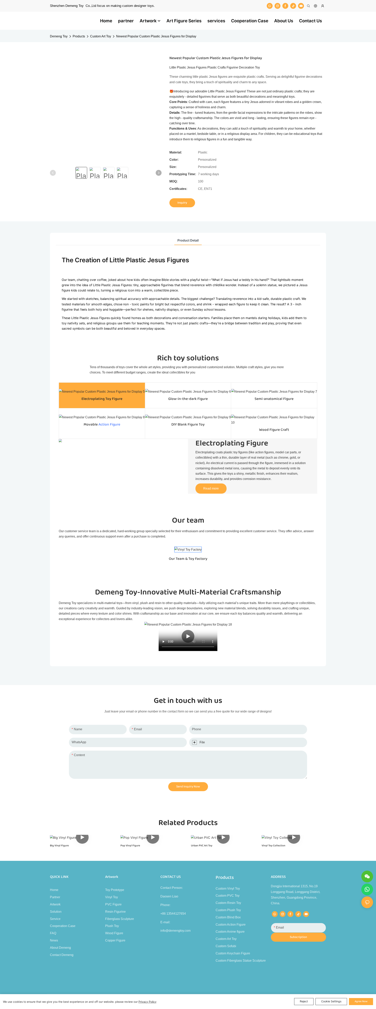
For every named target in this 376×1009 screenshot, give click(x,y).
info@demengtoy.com (175, 930)
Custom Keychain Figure (233, 953)
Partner (55, 897)
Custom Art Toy (100, 36)
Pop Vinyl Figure (130, 846)
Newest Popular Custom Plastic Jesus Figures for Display (156, 36)
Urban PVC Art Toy (201, 846)
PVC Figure (113, 904)
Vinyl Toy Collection (273, 846)
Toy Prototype (114, 890)
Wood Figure (114, 933)
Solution (55, 911)
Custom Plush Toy (228, 910)
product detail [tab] (188, 240)
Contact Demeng (61, 955)
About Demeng (60, 947)
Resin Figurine (115, 911)
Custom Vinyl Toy (228, 888)
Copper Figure (115, 940)
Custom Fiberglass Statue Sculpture (241, 960)
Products (79, 36)
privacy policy (147, 1001)
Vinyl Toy (111, 897)
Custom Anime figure (230, 931)
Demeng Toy (59, 36)
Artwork (55, 904)
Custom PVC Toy (228, 895)
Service (55, 919)
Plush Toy (112, 926)
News (54, 940)
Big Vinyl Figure (59, 846)
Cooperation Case (62, 926)
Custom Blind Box (228, 917)
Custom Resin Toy (228, 902)
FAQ (53, 933)
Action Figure (109, 424)
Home (54, 890)
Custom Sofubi (226, 946)
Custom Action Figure (231, 924)
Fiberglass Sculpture (119, 919)
